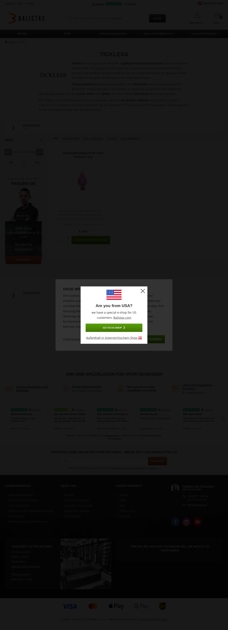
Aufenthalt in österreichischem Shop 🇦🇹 (114, 338)
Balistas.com (122, 318)
